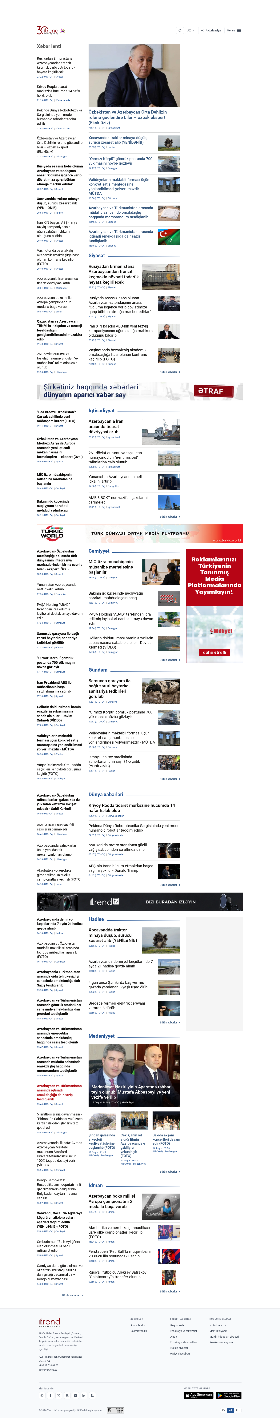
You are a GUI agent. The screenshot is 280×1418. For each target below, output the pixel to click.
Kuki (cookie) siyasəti (222, 1342)
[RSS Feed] (92, 1395)
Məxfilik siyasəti (219, 1330)
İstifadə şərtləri (218, 1325)
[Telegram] (75, 1395)
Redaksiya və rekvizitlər (183, 1330)
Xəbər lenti (49, 46)
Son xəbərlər (137, 1325)
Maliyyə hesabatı (180, 1353)
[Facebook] (50, 1395)
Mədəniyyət (102, 1036)
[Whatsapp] (42, 1395)
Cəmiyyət (99, 551)
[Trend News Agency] (49, 1322)
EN (223, 1410)
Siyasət (97, 255)
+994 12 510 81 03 (48, 1365)
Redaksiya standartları (183, 1342)
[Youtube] (67, 1395)
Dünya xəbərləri (106, 794)
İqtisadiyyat (102, 410)
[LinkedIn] (84, 1395)
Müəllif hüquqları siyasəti (224, 1336)
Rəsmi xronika (138, 1330)
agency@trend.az (48, 1369)
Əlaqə (173, 1336)
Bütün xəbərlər (168, 372)
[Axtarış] (180, 30)
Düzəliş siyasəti (179, 1347)
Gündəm (98, 670)
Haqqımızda (177, 1325)
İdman (96, 1185)
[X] (58, 1395)
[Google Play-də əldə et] (229, 1395)
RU (237, 1410)
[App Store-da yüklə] (199, 1395)
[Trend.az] (51, 30)
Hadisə (96, 919)
